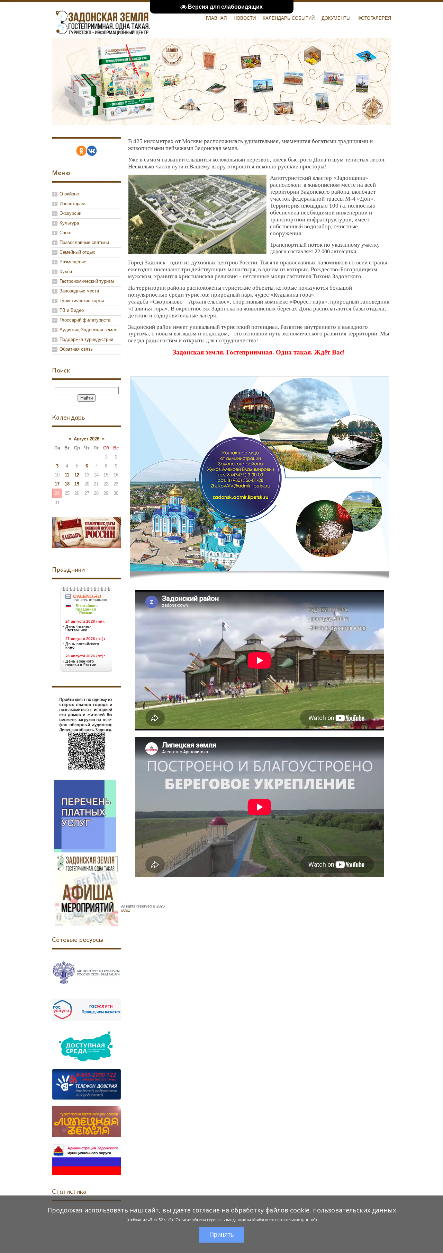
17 (57, 484)
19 (76, 484)
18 (67, 484)
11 (67, 474)
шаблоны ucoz (368, 917)
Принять (221, 1234)
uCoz (125, 910)
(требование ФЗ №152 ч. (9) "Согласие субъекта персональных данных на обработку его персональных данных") (222, 1219)
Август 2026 (86, 438)
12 (76, 474)
